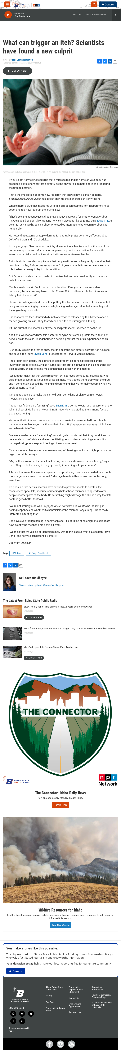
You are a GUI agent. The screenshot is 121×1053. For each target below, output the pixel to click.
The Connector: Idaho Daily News (60, 793)
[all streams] (116, 15)
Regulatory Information (97, 988)
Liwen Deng (41, 353)
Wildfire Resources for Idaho (60, 910)
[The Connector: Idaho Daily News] (60, 729)
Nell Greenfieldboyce (22, 59)
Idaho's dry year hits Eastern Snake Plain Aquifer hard (51, 647)
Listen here (60, 805)
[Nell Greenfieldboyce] (9, 582)
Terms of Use (75, 1012)
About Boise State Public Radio (54, 988)
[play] (8, 15)
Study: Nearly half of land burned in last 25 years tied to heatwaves (58, 606)
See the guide (61, 925)
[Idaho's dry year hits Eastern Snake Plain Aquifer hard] (12, 652)
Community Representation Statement (76, 989)
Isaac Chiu (103, 220)
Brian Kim (61, 405)
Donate (109, 4)
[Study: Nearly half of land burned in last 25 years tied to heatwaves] (12, 611)
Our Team (50, 1002)
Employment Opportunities (75, 1005)
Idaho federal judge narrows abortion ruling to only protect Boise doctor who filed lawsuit (69, 628)
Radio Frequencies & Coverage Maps (101, 996)
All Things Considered (38, 553)
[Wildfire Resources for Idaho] (60, 860)
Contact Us (74, 998)
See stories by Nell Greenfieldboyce (41, 585)
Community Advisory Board (55, 1009)
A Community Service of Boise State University (102, 1005)
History (49, 996)
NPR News (17, 553)
